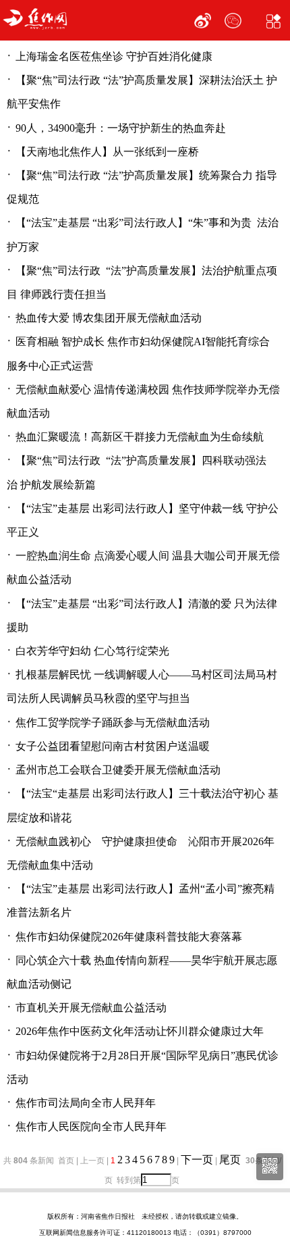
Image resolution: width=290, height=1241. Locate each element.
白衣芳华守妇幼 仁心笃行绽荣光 (92, 651)
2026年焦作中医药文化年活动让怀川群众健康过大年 (140, 1031)
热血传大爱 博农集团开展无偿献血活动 (109, 318)
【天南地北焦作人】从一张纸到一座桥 (107, 151)
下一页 (197, 1159)
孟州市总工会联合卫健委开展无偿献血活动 (118, 770)
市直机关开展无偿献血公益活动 (91, 1007)
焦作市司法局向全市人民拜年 (86, 1103)
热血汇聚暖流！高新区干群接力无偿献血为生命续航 (140, 436)
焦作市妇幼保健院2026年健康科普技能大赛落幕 (129, 936)
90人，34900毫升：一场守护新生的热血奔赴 (121, 128)
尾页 (231, 1159)
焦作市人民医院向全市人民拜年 (91, 1126)
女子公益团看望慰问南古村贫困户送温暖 (113, 746)
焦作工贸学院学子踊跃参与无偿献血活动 (113, 722)
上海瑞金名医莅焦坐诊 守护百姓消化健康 (114, 56)
